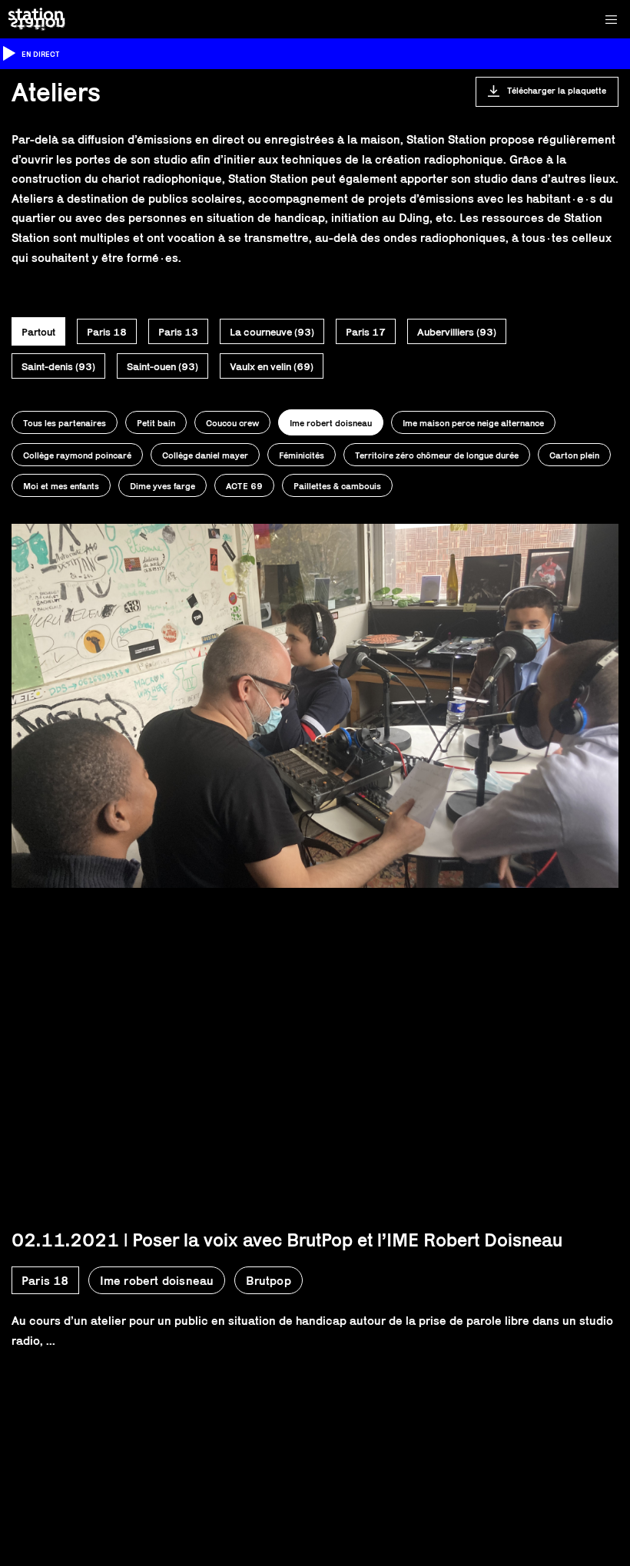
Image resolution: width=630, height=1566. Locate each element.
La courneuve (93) (272, 332)
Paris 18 (107, 332)
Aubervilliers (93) (456, 332)
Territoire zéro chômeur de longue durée (437, 455)
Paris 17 (366, 332)
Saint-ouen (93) (162, 366)
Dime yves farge (162, 486)
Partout (38, 332)
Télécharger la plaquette (556, 90)
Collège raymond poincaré (77, 455)
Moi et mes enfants (61, 486)
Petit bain (156, 423)
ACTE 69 (244, 486)
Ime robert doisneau (331, 423)
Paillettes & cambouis (337, 486)
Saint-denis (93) (58, 366)
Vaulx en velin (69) (271, 366)
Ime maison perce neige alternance (473, 423)
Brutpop (268, 1280)
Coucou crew (232, 423)
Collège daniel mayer (205, 455)
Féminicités (301, 455)
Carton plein (574, 455)
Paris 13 (178, 332)
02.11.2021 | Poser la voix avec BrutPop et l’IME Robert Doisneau (287, 1239)
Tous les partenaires (64, 423)
